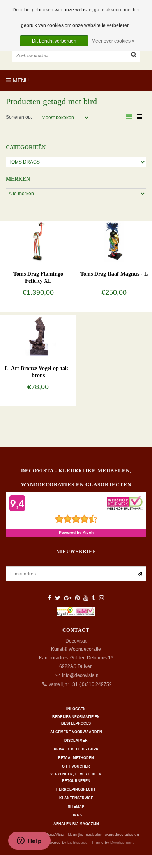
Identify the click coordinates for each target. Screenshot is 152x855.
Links (76, 815)
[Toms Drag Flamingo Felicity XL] (38, 241)
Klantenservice (76, 798)
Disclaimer (76, 741)
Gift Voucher (76, 766)
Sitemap (76, 807)
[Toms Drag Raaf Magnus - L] (114, 241)
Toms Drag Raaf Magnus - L (114, 274)
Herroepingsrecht (76, 789)
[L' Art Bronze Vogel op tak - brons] (38, 335)
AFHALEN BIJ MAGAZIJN (76, 824)
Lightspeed (77, 842)
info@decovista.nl (81, 675)
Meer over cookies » (113, 41)
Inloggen (76, 709)
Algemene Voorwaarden (76, 732)
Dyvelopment (122, 842)
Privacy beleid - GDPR (76, 749)
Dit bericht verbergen (54, 41)
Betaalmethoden (76, 758)
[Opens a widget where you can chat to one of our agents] (29, 841)
